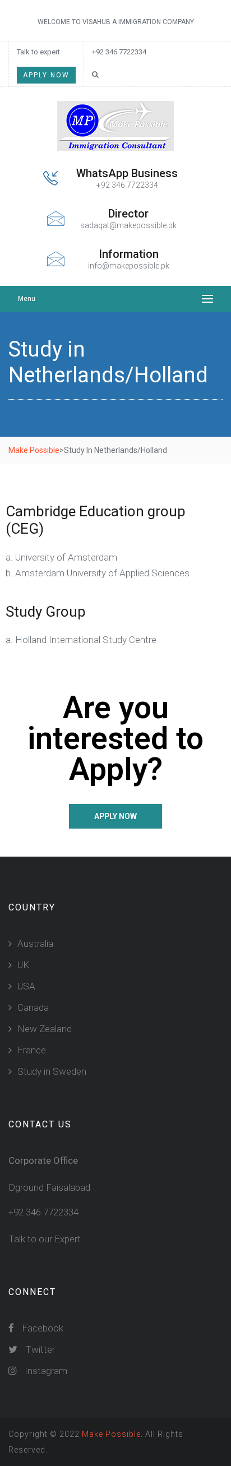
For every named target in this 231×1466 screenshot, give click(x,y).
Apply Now (46, 75)
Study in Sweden (51, 1071)
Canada (33, 1007)
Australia (35, 943)
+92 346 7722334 (119, 52)
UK (23, 964)
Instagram (44, 1370)
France (31, 1050)
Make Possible (111, 1434)
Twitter (39, 1349)
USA (26, 986)
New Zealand (44, 1028)
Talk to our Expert (44, 1239)
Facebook (41, 1328)
